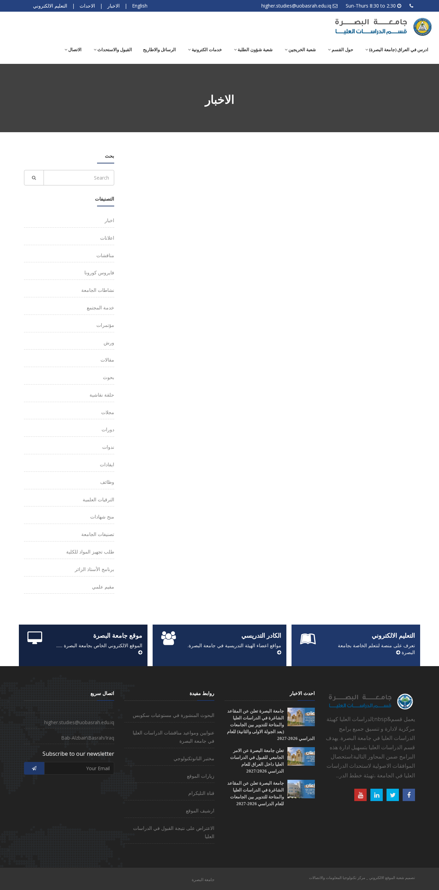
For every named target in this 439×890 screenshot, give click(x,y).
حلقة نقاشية (102, 394)
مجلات (107, 412)
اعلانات (107, 238)
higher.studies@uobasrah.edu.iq (296, 5)
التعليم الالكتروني (50, 5)
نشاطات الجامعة (97, 290)
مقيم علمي (103, 586)
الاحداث (87, 5)
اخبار (109, 220)
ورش (109, 342)
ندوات (108, 447)
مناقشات (105, 255)
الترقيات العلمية (98, 499)
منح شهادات (102, 516)
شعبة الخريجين (301, 49)
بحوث (108, 377)
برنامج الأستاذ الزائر (94, 569)
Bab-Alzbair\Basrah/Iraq (87, 737)
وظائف (107, 482)
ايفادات (107, 464)
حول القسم (342, 49)
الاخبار (113, 5)
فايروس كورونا (99, 272)
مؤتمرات (105, 325)
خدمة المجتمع (100, 307)
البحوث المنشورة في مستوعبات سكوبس (173, 715)
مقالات (107, 359)
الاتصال (74, 49)
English (139, 5)
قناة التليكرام (201, 793)
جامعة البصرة (203, 879)
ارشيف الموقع (200, 810)
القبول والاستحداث (114, 49)
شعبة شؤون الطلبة (255, 49)
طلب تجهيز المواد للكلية (90, 551)
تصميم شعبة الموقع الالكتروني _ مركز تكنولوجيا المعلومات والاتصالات (362, 877)
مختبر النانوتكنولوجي (194, 758)
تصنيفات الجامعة (97, 534)
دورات (108, 429)
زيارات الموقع (200, 776)
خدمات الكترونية (206, 49)
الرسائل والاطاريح (159, 49)
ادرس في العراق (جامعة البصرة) (398, 49)
